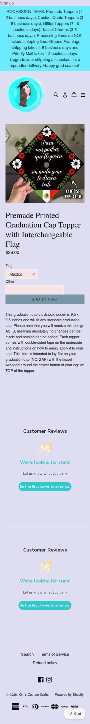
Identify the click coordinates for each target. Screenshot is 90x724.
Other (10, 281)
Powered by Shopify (69, 694)
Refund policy (45, 663)
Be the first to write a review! (45, 486)
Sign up (7, 3)
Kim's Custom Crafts (34, 694)
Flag (9, 265)
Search (27, 654)
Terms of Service (54, 654)
